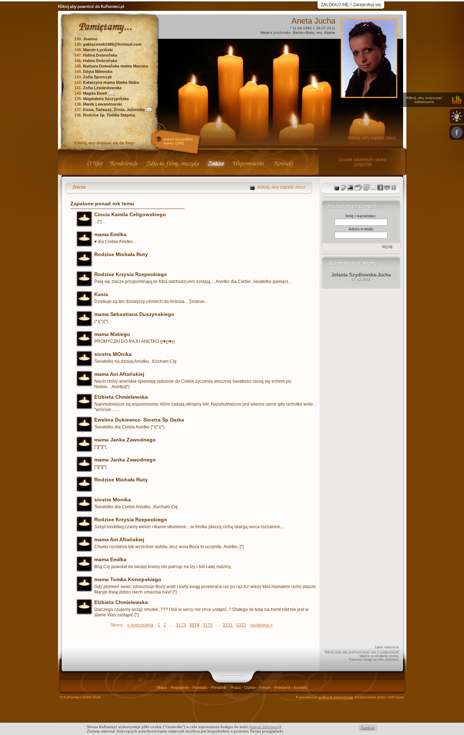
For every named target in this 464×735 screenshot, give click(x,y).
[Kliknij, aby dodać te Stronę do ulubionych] (387, 187)
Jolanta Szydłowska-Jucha (361, 275)
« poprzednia (140, 625)
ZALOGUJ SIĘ (335, 4)
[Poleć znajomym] (380, 187)
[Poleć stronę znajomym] (457, 132)
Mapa (162, 687)
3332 (241, 625)
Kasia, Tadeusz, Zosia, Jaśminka (114, 109)
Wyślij (387, 247)
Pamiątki (200, 687)
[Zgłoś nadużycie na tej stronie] (393, 187)
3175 (208, 625)
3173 (181, 625)
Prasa (236, 687)
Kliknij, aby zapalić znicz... (373, 137)
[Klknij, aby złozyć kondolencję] (344, 187)
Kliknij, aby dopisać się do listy (103, 143)
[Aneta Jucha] (369, 95)
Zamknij (368, 728)
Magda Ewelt (95, 93)
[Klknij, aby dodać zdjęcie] (350, 187)
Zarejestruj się (367, 4)
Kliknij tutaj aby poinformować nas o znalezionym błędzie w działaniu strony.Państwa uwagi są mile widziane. (362, 655)
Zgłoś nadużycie (386, 647)
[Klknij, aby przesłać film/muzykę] (358, 187)
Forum (265, 687)
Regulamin (180, 687)
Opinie (250, 687)
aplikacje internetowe (335, 697)
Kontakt (300, 687)
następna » (261, 625)
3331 (228, 625)
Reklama (282, 687)
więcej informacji (265, 726)
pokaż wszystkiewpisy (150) (178, 141)
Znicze (79, 187)
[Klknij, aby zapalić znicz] (337, 187)
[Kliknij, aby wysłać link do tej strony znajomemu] (373, 187)
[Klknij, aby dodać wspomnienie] (366, 187)
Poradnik (219, 687)
